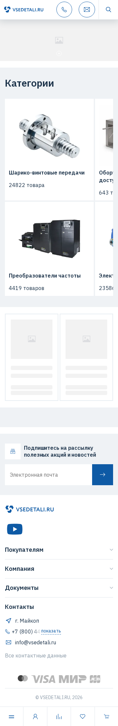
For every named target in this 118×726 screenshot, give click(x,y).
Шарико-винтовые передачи (47, 172)
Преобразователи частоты (45, 275)
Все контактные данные (36, 655)
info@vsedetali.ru (35, 642)
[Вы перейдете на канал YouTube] (15, 529)
